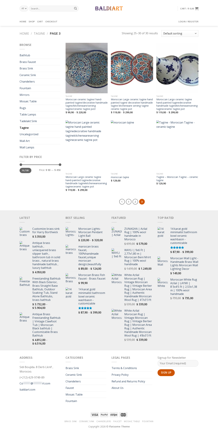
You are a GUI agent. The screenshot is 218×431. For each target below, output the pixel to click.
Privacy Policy (120, 375)
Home (23, 21)
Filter (25, 170)
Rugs (23, 108)
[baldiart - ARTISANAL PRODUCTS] (109, 8)
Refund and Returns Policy (128, 381)
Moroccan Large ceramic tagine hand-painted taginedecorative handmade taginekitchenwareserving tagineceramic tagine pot (177, 104)
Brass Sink (26, 68)
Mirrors (24, 95)
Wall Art (25, 141)
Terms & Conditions (124, 368)
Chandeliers (27, 81)
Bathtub (25, 55)
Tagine (39, 33)
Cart (40, 21)
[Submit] (76, 8)
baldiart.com (27, 389)
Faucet (70, 388)
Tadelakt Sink (28, 121)
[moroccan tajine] (132, 145)
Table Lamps (28, 114)
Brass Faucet (28, 62)
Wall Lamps (27, 147)
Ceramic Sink (28, 75)
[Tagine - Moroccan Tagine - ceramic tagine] (177, 145)
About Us (117, 388)
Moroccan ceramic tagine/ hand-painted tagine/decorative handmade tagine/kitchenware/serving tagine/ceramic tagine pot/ (87, 104)
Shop (32, 21)
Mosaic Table (28, 101)
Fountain (25, 88)
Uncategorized (29, 134)
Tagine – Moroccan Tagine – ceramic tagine (177, 179)
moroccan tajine (120, 177)
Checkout (51, 21)
